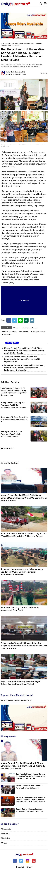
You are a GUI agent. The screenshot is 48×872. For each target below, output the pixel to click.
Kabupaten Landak (17, 43)
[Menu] (46, 3)
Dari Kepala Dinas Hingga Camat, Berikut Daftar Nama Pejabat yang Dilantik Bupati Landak (30, 776)
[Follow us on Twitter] (21, 861)
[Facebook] (8, 320)
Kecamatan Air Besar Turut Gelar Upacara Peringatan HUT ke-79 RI (15, 419)
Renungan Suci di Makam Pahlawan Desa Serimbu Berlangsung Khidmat (11, 434)
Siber (29, 867)
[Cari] (41, 3)
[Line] (20, 320)
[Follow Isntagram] (27, 861)
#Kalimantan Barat (9, 331)
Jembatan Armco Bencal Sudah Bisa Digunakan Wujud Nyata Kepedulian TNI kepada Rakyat (22, 359)
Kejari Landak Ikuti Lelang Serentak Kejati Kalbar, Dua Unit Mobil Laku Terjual (21, 682)
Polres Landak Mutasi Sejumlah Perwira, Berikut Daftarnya (29, 787)
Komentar (44, 73)
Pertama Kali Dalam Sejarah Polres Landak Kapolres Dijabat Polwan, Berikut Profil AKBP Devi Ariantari (31, 799)
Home (3, 43)
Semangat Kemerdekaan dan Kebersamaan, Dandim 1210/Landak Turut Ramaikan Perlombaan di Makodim (24, 367)
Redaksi (20, 867)
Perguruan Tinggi (6, 45)
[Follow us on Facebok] (15, 861)
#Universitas (7, 335)
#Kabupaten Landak (30, 328)
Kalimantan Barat (29, 43)
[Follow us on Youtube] (34, 861)
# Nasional (5, 833)
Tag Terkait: (6, 328)
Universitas (16, 45)
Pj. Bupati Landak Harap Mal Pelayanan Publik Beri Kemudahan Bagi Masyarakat (13, 405)
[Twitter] (14, 320)
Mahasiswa (39, 43)
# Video (4, 843)
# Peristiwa (5, 838)
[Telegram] (32, 320)
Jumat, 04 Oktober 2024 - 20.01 (16, 74)
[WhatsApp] (26, 320)
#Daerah (16, 328)
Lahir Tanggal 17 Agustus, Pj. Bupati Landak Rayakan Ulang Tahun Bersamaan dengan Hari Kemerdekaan (14, 391)
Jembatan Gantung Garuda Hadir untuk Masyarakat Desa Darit (20, 608)
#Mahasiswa (23, 331)
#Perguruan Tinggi (38, 331)
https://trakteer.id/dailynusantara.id (16, 700)
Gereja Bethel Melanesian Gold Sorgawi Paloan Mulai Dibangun (29, 810)
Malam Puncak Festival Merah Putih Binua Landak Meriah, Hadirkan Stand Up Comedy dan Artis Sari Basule (24, 350)
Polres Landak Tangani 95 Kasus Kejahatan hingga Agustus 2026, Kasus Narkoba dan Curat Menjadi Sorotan (24, 646)
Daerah (8, 43)
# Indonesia (6, 829)
